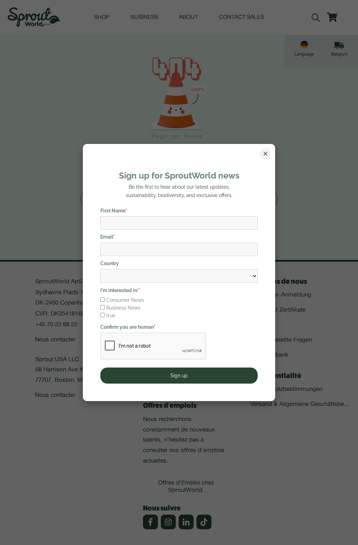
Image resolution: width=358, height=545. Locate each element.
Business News (123, 308)
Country (109, 263)
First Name (113, 210)
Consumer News (125, 300)
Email (107, 237)
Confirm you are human (128, 327)
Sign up (179, 375)
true (110, 315)
